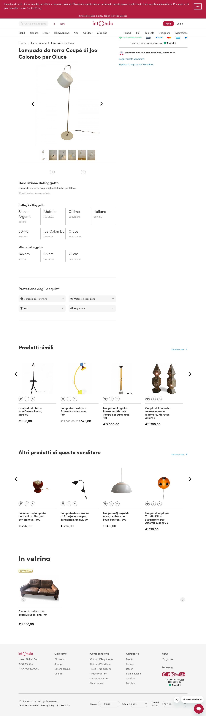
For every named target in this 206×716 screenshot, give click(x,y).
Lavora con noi (62, 668)
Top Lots (149, 32)
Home (22, 43)
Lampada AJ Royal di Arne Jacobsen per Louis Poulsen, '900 (116, 516)
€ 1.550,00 (26, 624)
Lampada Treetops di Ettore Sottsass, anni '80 (74, 411)
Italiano (100, 212)
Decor (46, 32)
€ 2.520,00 (83, 421)
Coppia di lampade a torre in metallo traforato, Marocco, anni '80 (158, 413)
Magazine (167, 659)
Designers (164, 32)
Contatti (58, 673)
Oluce (73, 232)
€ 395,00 (109, 526)
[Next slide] (182, 599)
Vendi (168, 23)
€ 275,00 (67, 526)
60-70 (24, 232)
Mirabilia (102, 32)
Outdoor (87, 32)
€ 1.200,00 (153, 424)
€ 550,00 (25, 421)
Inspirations (181, 32)
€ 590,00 (152, 529)
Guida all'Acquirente (101, 659)
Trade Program (98, 673)
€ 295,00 (25, 526)
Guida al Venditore (100, 663)
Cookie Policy (63, 705)
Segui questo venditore (131, 58)
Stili (138, 32)
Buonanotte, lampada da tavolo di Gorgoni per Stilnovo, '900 (32, 516)
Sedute (34, 32)
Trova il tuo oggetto (100, 668)
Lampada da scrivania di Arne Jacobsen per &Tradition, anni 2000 (75, 516)
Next (101, 104)
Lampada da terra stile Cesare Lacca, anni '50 (30, 411)
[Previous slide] (23, 599)
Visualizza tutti (177, 349)
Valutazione (96, 683)
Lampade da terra (62, 43)
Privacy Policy (47, 705)
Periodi (127, 32)
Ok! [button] (198, 6)
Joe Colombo (54, 232)
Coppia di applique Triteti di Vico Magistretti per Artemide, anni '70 (157, 518)
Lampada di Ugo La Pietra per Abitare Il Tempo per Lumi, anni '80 (116, 413)
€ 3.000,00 (111, 424)
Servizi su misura (99, 678)
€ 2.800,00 (68, 421)
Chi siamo (59, 659)
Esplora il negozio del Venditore (136, 64)
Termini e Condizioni (28, 705)
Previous (32, 104)
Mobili (22, 32)
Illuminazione (61, 32)
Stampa (58, 663)
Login (180, 23)
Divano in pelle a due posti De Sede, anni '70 (33, 613)
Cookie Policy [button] (34, 8)
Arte (76, 32)
